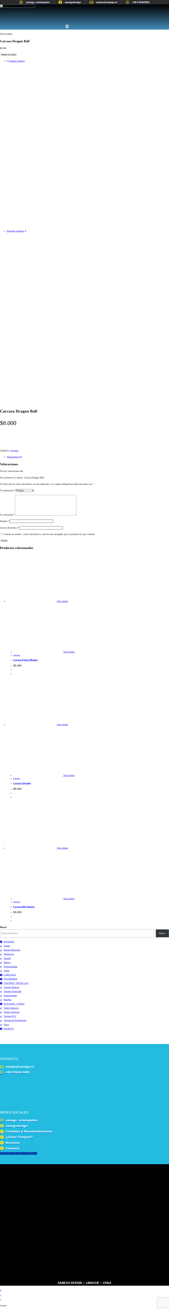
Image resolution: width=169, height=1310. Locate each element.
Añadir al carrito (8, 54)
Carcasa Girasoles (22, 783)
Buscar (3, 927)
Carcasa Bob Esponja (23, 907)
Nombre (4, 521)
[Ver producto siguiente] (25, 231)
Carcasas (14, 450)
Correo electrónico (9, 528)
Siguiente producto (15, 231)
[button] (67, 26)
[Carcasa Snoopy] (88, 227)
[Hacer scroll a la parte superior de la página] (1, 1291)
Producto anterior (16, 61)
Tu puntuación (7, 490)
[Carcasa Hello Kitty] (88, 397)
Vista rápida (62, 601)
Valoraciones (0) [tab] (14, 457)
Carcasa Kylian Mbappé (25, 660)
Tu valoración (7, 515)
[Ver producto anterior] (7, 61)
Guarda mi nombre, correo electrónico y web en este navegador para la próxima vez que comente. (49, 534)
